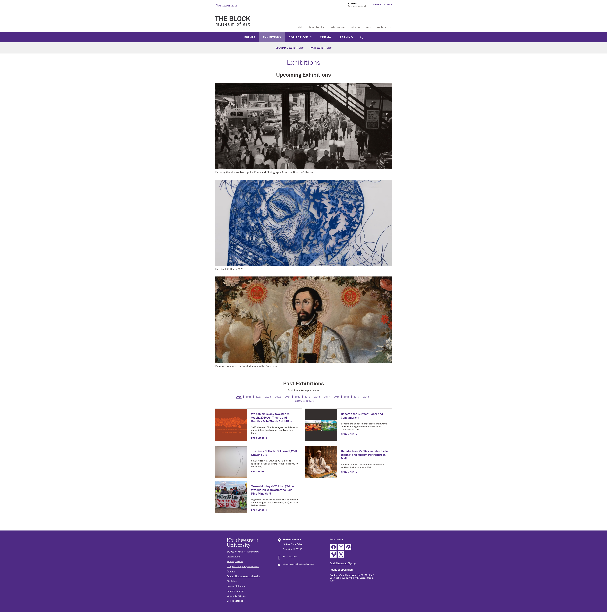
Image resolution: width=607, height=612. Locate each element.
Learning (346, 37)
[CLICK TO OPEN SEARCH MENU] (362, 37)
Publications (384, 27)
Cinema (325, 37)
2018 (317, 396)
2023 (268, 396)
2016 (337, 396)
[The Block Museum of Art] (232, 18)
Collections (298, 37)
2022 (278, 396)
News (369, 27)
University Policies (236, 596)
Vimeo (333, 554)
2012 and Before (304, 401)
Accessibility (233, 557)
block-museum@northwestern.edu (298, 564)
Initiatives (355, 27)
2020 (297, 396)
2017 (327, 396)
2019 (307, 396)
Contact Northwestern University (243, 576)
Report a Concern (235, 591)
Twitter (341, 554)
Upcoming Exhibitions (290, 47)
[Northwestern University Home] (226, 5)
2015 (346, 396)
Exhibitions (272, 37)
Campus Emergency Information (243, 566)
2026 (239, 396)
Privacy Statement (236, 586)
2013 (366, 396)
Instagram (341, 547)
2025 (248, 396)
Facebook (333, 547)
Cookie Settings (235, 601)
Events (249, 37)
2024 (258, 396)
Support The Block (382, 5)
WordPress (348, 547)
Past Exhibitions (320, 47)
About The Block (317, 27)
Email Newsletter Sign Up (343, 563)
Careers (231, 571)
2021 (288, 396)
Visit (300, 27)
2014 (356, 396)
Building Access (235, 562)
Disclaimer (232, 581)
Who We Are (338, 27)
